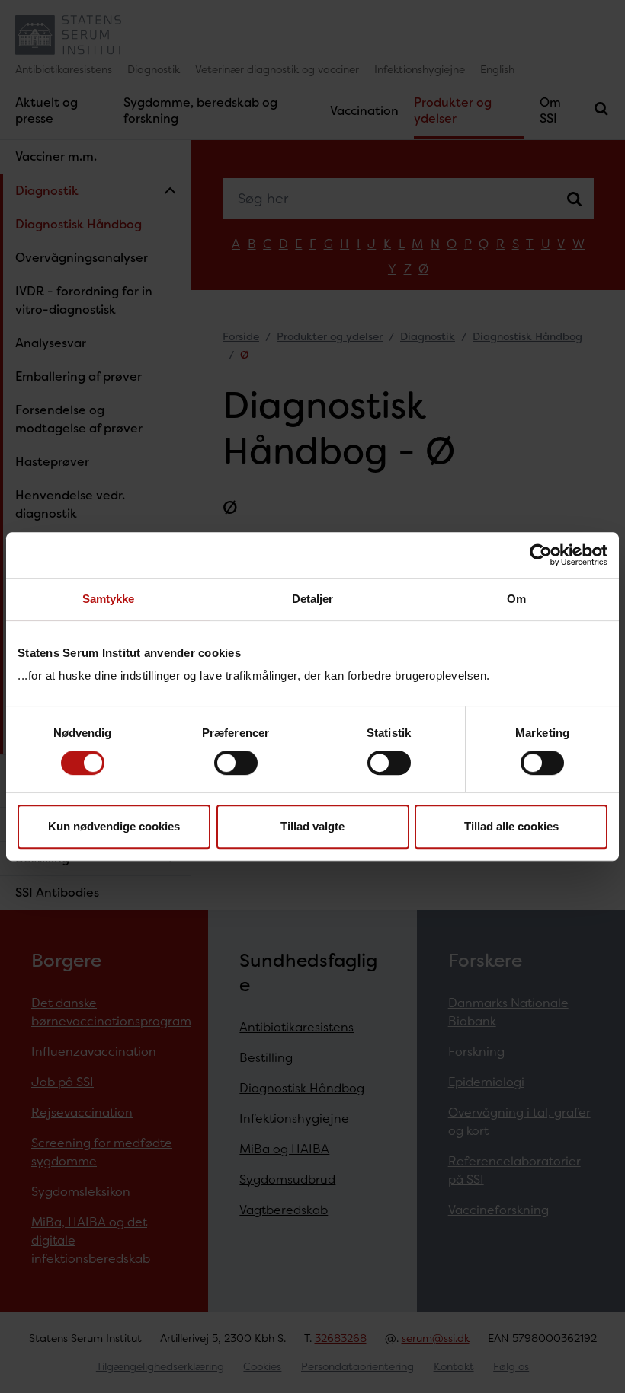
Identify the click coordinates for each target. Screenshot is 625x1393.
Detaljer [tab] (313, 598)
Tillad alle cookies (511, 826)
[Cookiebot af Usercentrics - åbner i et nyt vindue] (540, 554)
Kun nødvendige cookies (114, 826)
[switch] (236, 763)
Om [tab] (516, 598)
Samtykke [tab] (108, 598)
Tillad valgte (312, 826)
